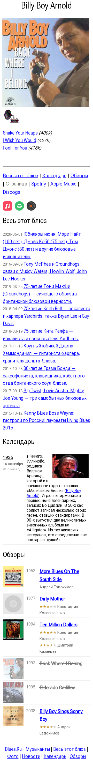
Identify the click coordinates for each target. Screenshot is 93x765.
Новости (31, 756)
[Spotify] (19, 206)
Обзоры (79, 176)
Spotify (38, 184)
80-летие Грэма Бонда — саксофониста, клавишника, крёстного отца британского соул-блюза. (44, 376)
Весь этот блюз (20, 176)
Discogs (11, 192)
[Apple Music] (7, 206)
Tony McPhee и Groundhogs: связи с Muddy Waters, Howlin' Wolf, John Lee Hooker (45, 271)
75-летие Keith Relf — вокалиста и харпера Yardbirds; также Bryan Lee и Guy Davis (46, 316)
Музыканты (38, 749)
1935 (8, 457)
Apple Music (63, 184)
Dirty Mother (52, 599)
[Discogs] (31, 206)
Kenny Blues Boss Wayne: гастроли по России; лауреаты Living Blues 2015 (46, 420)
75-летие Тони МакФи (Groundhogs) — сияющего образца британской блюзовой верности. (40, 294)
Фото (13, 756)
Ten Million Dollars (59, 625)
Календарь (54, 176)
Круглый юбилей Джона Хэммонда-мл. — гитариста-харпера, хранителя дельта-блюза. (41, 353)
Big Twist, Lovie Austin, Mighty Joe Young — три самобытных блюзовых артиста (45, 398)
